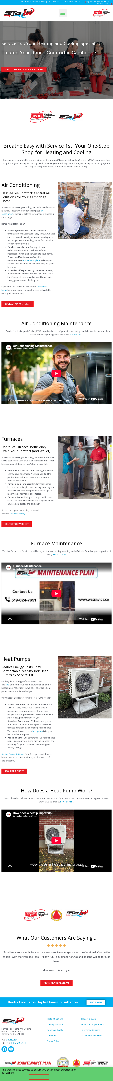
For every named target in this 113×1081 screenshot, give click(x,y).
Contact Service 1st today (12, 754)
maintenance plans (31, 260)
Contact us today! (17, 513)
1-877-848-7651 (18, 1042)
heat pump (38, 731)
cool (8, 684)
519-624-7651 (76, 334)
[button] (63, 13)
